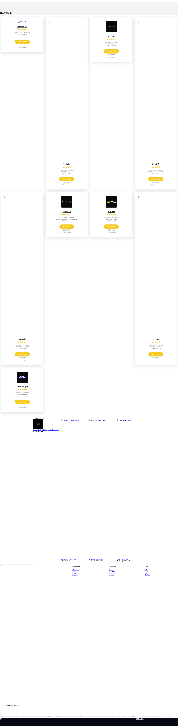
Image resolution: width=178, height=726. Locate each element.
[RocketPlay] (22, 21)
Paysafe (74, 575)
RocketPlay (22, 27)
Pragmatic (111, 575)
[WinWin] (111, 207)
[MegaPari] (66, 207)
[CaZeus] (111, 32)
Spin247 (155, 164)
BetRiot (156, 339)
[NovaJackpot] (22, 382)
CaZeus (111, 36)
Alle (146, 570)
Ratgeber (147, 575)
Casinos (147, 571)
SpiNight (22, 339)
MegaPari (67, 211)
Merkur (111, 570)
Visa (73, 571)
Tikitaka (66, 164)
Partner (147, 573)
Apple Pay (75, 573)
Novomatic (112, 571)
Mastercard (75, 570)
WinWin (111, 211)
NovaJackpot (22, 387)
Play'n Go (111, 573)
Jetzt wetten (22, 41)
